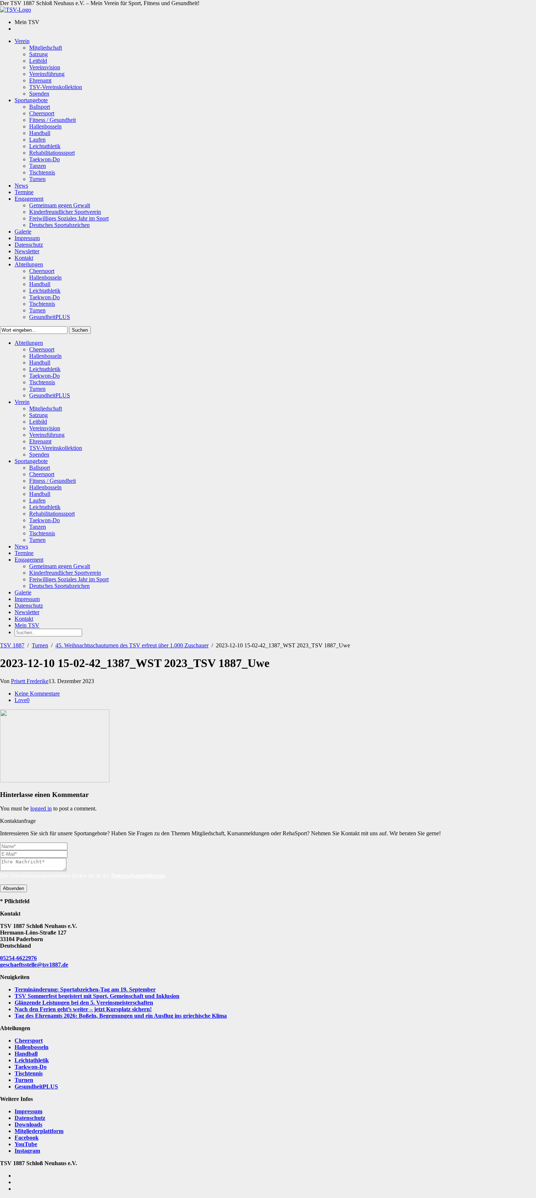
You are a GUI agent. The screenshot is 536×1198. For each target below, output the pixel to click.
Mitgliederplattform (39, 1131)
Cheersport (29, 1040)
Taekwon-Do (31, 1067)
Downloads (28, 1124)
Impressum (28, 1111)
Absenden (13, 888)
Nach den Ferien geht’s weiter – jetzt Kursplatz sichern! (83, 1009)
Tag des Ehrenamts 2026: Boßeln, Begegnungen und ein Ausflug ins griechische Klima (121, 1016)
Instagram (27, 1151)
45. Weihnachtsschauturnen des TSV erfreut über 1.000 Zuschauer (132, 645)
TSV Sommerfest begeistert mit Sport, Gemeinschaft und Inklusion (97, 996)
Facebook (27, 1138)
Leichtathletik (32, 1060)
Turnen (40, 645)
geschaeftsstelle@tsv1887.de (34, 965)
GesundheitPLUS (36, 1086)
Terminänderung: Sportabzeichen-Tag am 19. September (85, 989)
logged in (41, 808)
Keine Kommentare (37, 693)
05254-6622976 (18, 958)
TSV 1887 (12, 645)
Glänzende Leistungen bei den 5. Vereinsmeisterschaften (84, 1002)
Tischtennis (29, 1073)
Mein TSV (27, 625)
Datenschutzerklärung (137, 876)
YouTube (26, 1144)
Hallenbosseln (31, 1047)
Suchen (80, 330)
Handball (26, 1054)
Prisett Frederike (29, 681)
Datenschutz (30, 1118)
